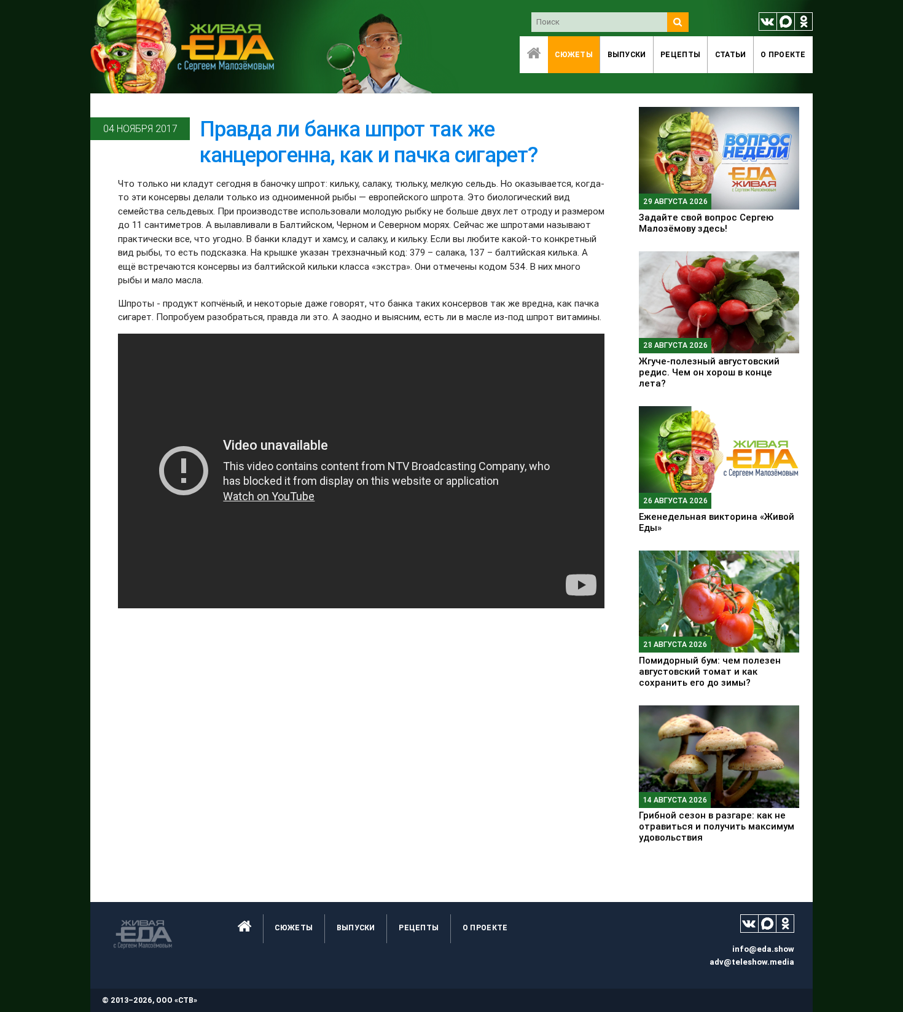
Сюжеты (574, 54)
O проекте (783, 54)
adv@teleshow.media (752, 962)
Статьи (730, 54)
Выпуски (627, 54)
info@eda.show (763, 949)
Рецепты (680, 54)
